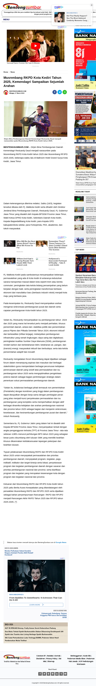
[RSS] (65, 674)
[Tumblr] (61, 674)
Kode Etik (87, 656)
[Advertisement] (36, 180)
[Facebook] (40, 674)
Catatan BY (41, 656)
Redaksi (50, 656)
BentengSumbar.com (50, 683)
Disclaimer (40, 658)
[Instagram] (52, 674)
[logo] (17, 659)
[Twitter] (44, 674)
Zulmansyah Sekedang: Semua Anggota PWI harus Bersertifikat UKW (53, 615)
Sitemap (51, 661)
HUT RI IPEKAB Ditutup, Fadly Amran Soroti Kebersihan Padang (30, 628)
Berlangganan (76, 656)
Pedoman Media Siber (76, 658)
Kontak (57, 656)
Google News (61, 542)
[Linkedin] (57, 674)
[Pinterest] (48, 674)
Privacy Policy (51, 658)
